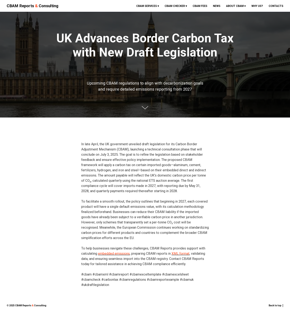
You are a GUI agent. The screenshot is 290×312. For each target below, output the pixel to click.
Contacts (276, 6)
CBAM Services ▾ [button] (147, 6)
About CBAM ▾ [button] (236, 6)
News (216, 6)
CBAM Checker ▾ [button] (176, 6)
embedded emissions (114, 253)
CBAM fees (200, 6)
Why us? (257, 6)
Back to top (275, 305)
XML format (180, 253)
